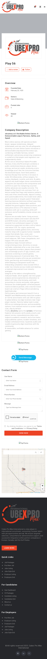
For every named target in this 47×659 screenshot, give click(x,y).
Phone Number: (9, 395)
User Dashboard (10, 590)
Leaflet (31, 492)
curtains (29, 311)
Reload (26, 417)
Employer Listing (10, 574)
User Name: (8, 376)
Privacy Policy (32, 428)
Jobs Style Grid (9, 571)
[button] (23, 469)
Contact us (8, 605)
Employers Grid (9, 577)
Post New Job (9, 565)
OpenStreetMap (37, 492)
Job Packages (9, 562)
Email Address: (9, 385)
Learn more (9, 548)
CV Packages (9, 593)
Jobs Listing (8, 568)
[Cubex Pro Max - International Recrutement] (13, 6)
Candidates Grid (9, 599)
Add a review (13, 69)
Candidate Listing (10, 596)
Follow (27, 69)
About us (7, 602)
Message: (7, 404)
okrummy (14, 311)
